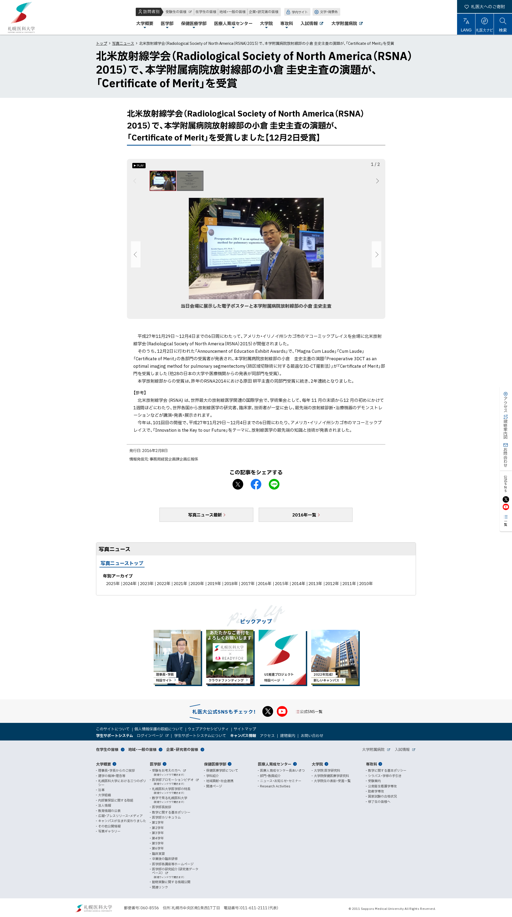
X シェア (238, 484)
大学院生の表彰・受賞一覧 (332, 781)
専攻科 (371, 764)
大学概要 (103, 764)
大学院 (317, 764)
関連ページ (214, 786)
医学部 (155, 764)
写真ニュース (123, 43)
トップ (101, 43)
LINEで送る (274, 484)
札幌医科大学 (21, 17)
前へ (135, 180)
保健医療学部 (215, 764)
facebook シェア (256, 484)
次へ (376, 180)
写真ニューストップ (122, 563)
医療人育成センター (274, 764)
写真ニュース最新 (205, 514)
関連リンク (160, 887)
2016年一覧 (304, 514)
